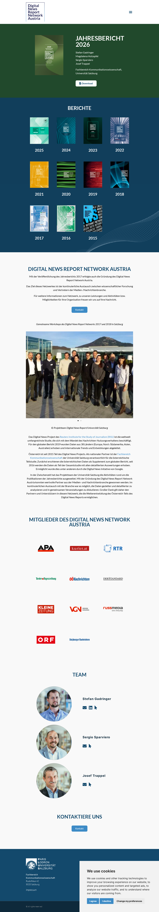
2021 (39, 194)
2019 (93, 194)
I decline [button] (106, 901)
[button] (130, 12)
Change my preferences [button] (129, 901)
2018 (119, 194)
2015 (93, 238)
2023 (93, 150)
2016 (66, 238)
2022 (119, 150)
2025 (39, 150)
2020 (66, 194)
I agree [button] (93, 901)
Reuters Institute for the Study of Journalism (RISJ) (87, 436)
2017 (39, 238)
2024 (66, 150)
